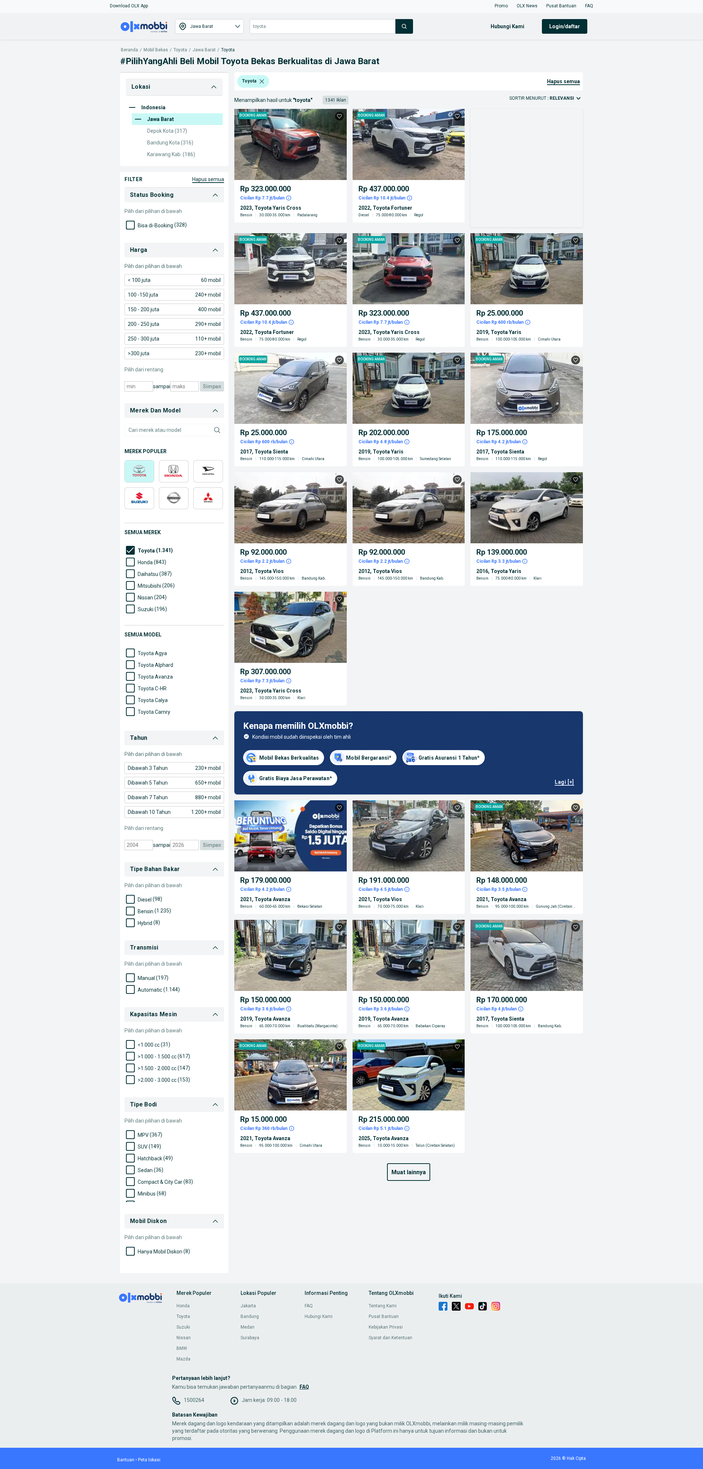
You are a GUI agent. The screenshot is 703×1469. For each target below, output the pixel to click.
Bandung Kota (170, 143)
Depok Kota (167, 131)
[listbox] (261, 81)
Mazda (183, 1359)
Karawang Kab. (171, 154)
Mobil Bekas (156, 50)
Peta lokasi (149, 1459)
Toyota (180, 50)
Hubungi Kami (318, 1316)
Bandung (250, 1316)
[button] (129, 6)
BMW (181, 1348)
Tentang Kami (383, 1305)
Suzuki (183, 1327)
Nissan (183, 1337)
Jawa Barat (204, 50)
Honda (183, 1305)
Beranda (129, 50)
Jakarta (248, 1305)
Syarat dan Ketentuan (390, 1337)
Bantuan (125, 1459)
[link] (174, 280)
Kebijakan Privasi (386, 1327)
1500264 (194, 1400)
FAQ (309, 1305)
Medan (247, 1327)
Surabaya (250, 1337)
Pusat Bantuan (384, 1316)
